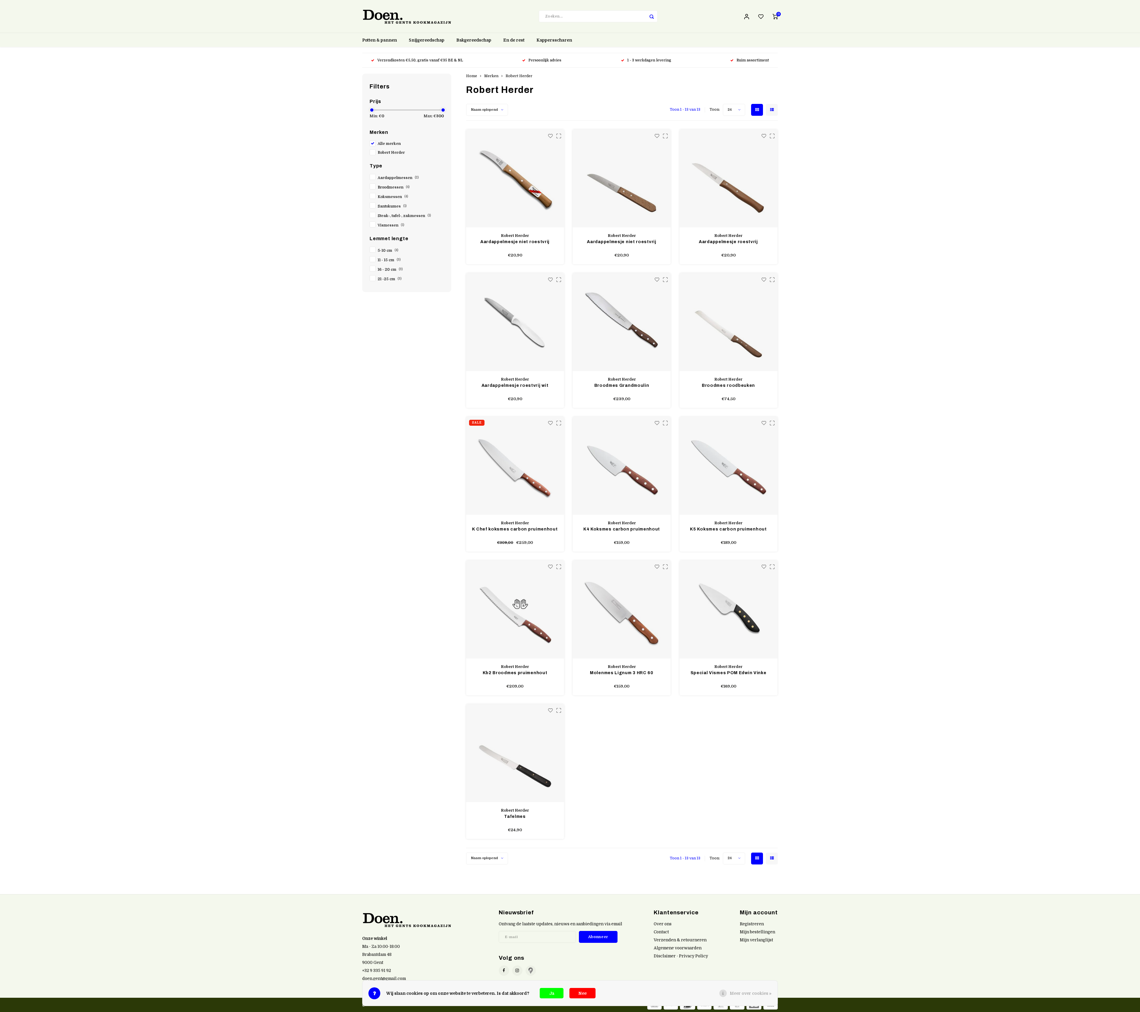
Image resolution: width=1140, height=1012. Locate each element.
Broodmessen (394, 187)
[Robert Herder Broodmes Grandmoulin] (622, 322)
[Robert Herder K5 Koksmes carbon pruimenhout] (729, 466)
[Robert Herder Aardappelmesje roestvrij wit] (515, 322)
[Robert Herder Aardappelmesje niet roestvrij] (515, 178)
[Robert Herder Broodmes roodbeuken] (729, 322)
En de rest (514, 40)
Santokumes (392, 206)
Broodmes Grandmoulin (621, 385)
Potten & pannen (379, 40)
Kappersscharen (554, 40)
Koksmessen (393, 197)
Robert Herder (391, 153)
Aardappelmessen (398, 178)
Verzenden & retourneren (680, 940)
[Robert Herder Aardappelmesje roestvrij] (729, 178)
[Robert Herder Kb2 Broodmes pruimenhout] (515, 609)
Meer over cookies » (751, 993)
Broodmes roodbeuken (728, 385)
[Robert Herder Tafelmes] (515, 753)
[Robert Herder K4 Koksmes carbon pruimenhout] (622, 466)
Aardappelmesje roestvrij (728, 242)
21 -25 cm (390, 279)
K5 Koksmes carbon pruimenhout (728, 529)
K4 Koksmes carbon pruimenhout (621, 529)
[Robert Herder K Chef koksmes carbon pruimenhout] (515, 466)
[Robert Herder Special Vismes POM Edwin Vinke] (729, 609)
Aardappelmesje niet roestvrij (515, 242)
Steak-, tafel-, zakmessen (404, 216)
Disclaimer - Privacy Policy (681, 956)
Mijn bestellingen (757, 932)
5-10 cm (388, 250)
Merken (491, 76)
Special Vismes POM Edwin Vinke (729, 673)
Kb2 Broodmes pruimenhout (515, 673)
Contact (661, 932)
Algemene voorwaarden (678, 948)
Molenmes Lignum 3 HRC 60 (621, 673)
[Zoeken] (652, 16)
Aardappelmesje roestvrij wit (515, 385)
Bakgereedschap (473, 40)
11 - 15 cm (389, 260)
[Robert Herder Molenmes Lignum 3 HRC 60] (622, 609)
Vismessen (391, 225)
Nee (582, 993)
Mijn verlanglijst (756, 940)
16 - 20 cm (390, 269)
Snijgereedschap (426, 40)
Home (471, 76)
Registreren (752, 924)
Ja (551, 993)
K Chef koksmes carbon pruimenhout (515, 529)
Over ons (663, 924)
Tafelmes (515, 816)
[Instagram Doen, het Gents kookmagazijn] (517, 970)
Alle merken (389, 144)
